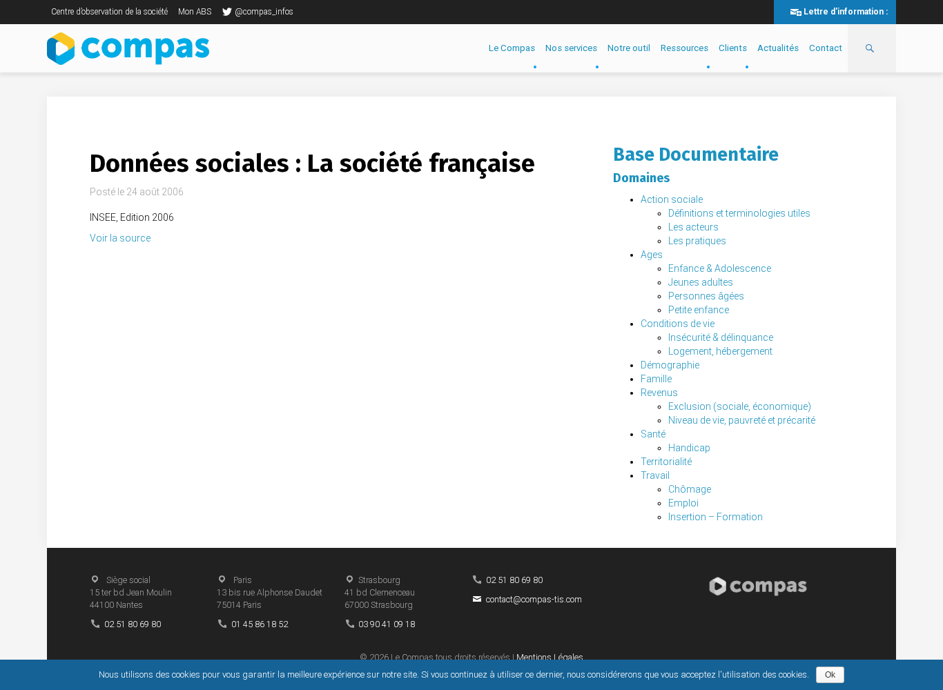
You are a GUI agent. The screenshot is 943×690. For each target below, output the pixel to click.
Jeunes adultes (700, 282)
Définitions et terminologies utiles (739, 213)
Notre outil (628, 48)
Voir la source (120, 238)
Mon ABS (194, 12)
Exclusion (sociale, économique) (739, 406)
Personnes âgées (706, 296)
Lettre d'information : (846, 12)
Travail (655, 475)
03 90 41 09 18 (386, 624)
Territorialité (666, 461)
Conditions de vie (677, 323)
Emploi (683, 503)
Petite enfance (698, 309)
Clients (733, 48)
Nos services (571, 48)
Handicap (689, 447)
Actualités (778, 48)
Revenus (659, 392)
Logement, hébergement (720, 351)
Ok (830, 675)
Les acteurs (693, 227)
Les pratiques (697, 240)
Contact (825, 48)
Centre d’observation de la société (109, 12)
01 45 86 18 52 (259, 624)
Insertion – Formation (715, 516)
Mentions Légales (549, 657)
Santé (653, 434)
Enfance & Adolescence (719, 268)
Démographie (670, 365)
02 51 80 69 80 (132, 624)
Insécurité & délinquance (720, 337)
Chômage (689, 489)
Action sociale (672, 199)
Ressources (684, 48)
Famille (656, 378)
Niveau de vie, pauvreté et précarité (741, 420)
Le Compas (512, 48)
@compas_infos (264, 12)
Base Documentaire (696, 155)
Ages (652, 254)
